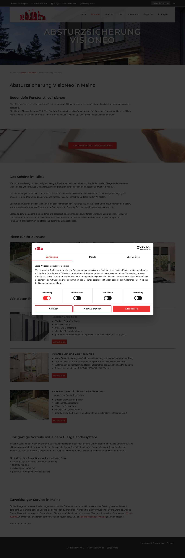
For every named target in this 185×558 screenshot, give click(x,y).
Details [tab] (92, 257)
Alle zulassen (131, 309)
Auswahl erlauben (92, 309)
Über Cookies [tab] (133, 257)
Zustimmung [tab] (52, 257)
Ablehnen (53, 309)
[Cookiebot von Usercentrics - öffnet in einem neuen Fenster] (138, 248)
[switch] (77, 298)
